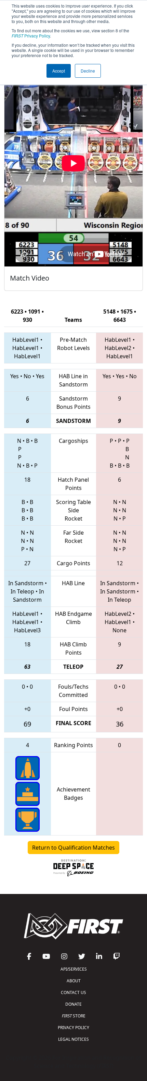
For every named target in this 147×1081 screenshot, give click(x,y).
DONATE (73, 1004)
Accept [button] (58, 71)
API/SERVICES (74, 969)
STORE (73, 1016)
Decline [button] (88, 71)
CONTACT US (73, 992)
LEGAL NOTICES (73, 1039)
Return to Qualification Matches (73, 847)
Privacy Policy (31, 36)
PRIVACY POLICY (73, 1027)
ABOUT (74, 981)
